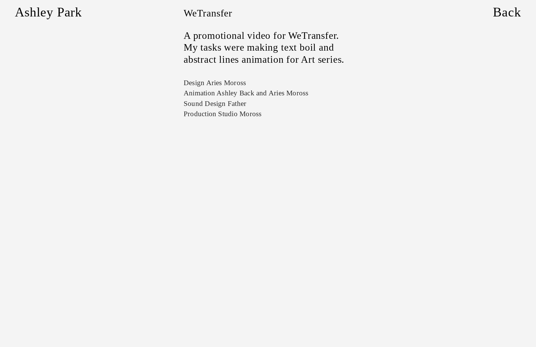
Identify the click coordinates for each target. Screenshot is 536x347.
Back (507, 12)
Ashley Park (48, 12)
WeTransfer (208, 13)
